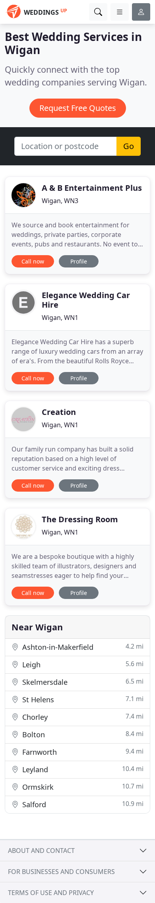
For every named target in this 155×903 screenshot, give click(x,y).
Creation (59, 412)
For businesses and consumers (61, 871)
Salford (81, 804)
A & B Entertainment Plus (92, 187)
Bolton (81, 734)
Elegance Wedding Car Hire (86, 300)
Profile (78, 261)
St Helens (81, 699)
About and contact (41, 850)
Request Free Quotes (77, 108)
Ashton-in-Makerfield (81, 647)
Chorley (81, 717)
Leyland (81, 769)
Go (128, 146)
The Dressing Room (80, 519)
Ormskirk (81, 787)
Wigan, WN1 (60, 317)
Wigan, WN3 (60, 200)
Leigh (81, 664)
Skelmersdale (81, 682)
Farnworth (81, 752)
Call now (32, 261)
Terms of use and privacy (51, 892)
